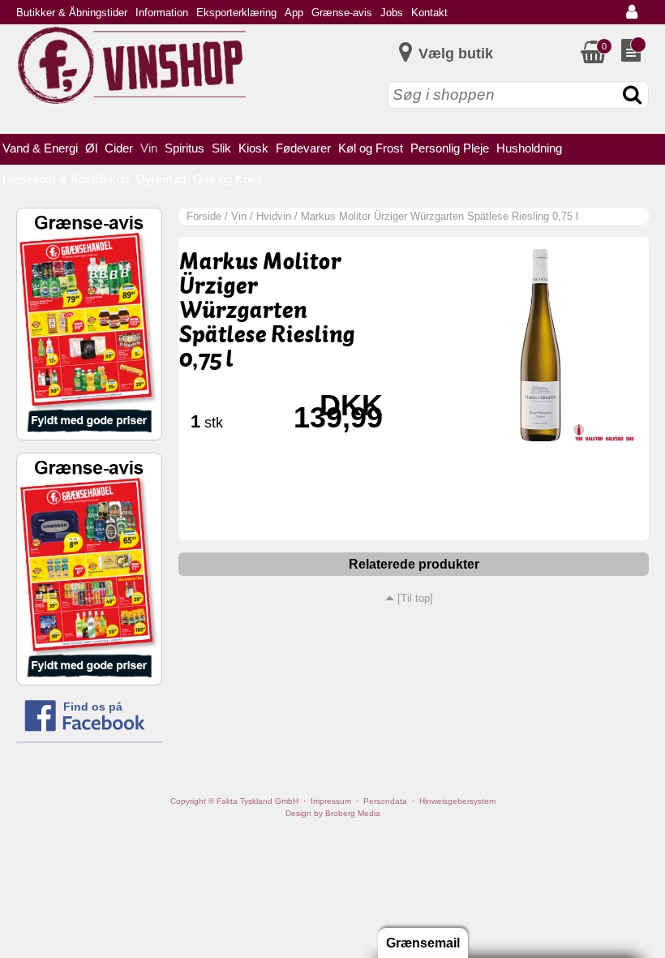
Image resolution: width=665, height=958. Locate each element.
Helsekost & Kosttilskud (65, 179)
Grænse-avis (341, 12)
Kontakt (429, 12)
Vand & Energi (40, 148)
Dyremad (161, 179)
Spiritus (184, 148)
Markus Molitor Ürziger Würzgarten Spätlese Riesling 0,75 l (439, 216)
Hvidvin (273, 216)
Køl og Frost (370, 148)
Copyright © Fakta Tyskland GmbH (234, 801)
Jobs (391, 12)
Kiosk (253, 148)
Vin (148, 148)
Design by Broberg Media (332, 813)
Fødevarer (303, 148)
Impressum (331, 801)
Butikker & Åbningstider (71, 12)
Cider (119, 148)
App (294, 12)
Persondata (385, 801)
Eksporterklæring (236, 12)
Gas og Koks (228, 179)
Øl (91, 148)
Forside (204, 216)
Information (161, 12)
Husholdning (529, 148)
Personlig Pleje (449, 148)
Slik (221, 148)
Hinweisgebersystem (457, 801)
